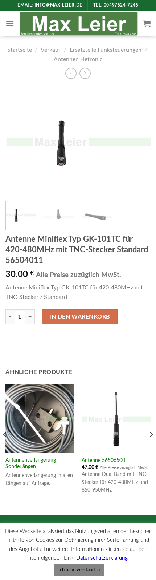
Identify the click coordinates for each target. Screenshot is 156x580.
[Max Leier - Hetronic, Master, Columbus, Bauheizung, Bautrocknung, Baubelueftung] (79, 24)
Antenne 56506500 (103, 460)
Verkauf (51, 50)
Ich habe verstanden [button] (79, 570)
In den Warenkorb (79, 317)
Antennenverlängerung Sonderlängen (30, 463)
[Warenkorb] (147, 24)
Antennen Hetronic (78, 59)
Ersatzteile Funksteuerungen (105, 50)
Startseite (19, 50)
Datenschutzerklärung (102, 558)
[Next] (138, 141)
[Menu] (9, 23)
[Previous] (17, 141)
